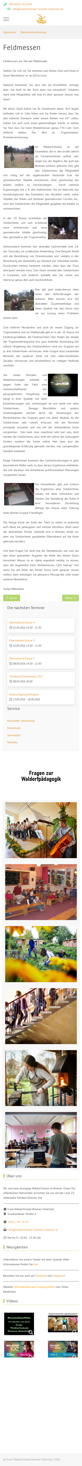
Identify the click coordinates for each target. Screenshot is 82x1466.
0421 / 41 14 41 (18, 1222)
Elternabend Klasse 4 (22, 622)
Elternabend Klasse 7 (22, 658)
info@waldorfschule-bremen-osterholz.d (33, 1229)
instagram (58, 1275)
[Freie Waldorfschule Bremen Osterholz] (41, 19)
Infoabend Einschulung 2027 (26, 676)
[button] (41, 830)
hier (36, 1264)
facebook (41, 1275)
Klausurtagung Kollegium (24, 694)
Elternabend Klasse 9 (22, 640)
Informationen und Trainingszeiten (34, 1287)
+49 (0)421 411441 (20, 4)
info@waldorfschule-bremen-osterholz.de (38, 9)
